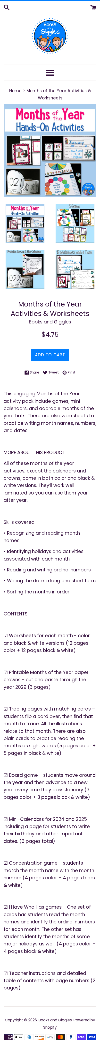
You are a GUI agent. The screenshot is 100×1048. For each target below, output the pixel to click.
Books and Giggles (55, 1020)
